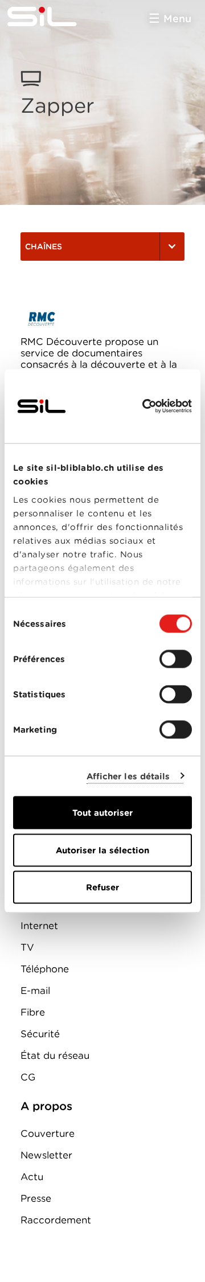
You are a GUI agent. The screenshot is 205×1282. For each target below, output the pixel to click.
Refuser (102, 887)
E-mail (35, 990)
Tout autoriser (102, 813)
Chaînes (43, 246)
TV (27, 947)
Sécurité (40, 1033)
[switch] (175, 659)
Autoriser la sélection (102, 850)
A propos (46, 1106)
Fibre (32, 1012)
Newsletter (46, 1155)
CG (27, 1077)
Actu (31, 1176)
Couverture (47, 1133)
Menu (177, 18)
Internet (39, 925)
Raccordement (55, 1220)
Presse (35, 1198)
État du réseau (54, 1055)
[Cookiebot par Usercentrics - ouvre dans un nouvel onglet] (144, 406)
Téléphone (44, 969)
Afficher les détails (128, 776)
